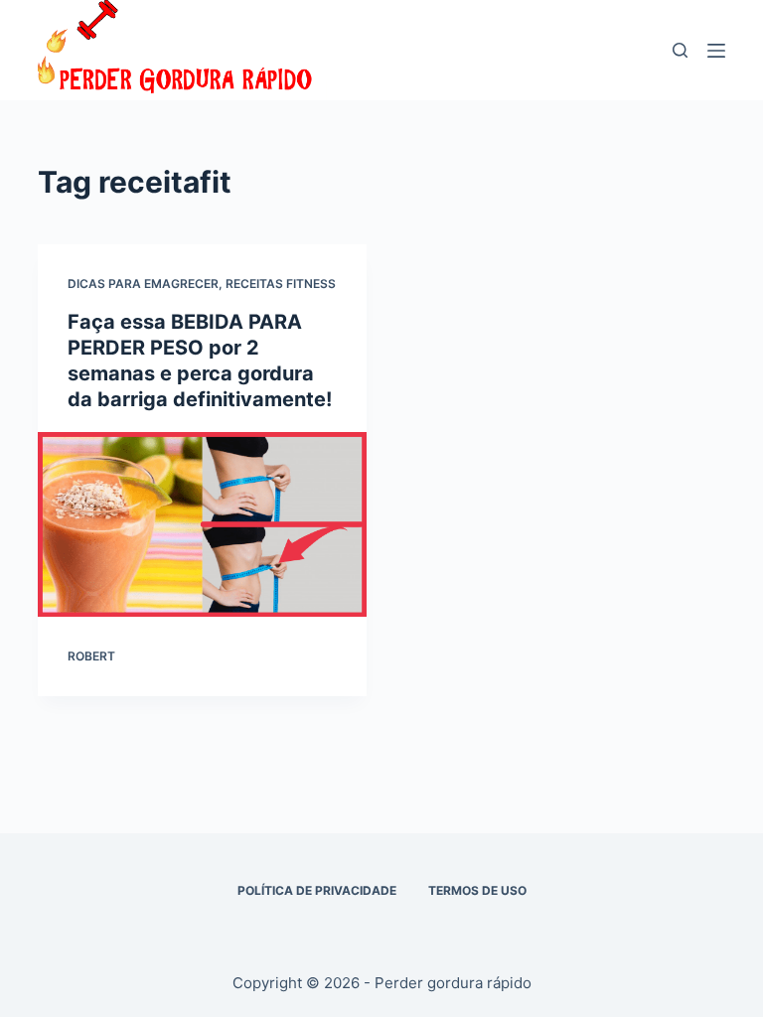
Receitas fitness (281, 283)
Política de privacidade (316, 890)
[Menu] (716, 51)
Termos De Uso (477, 890)
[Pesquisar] (680, 50)
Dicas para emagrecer (143, 283)
